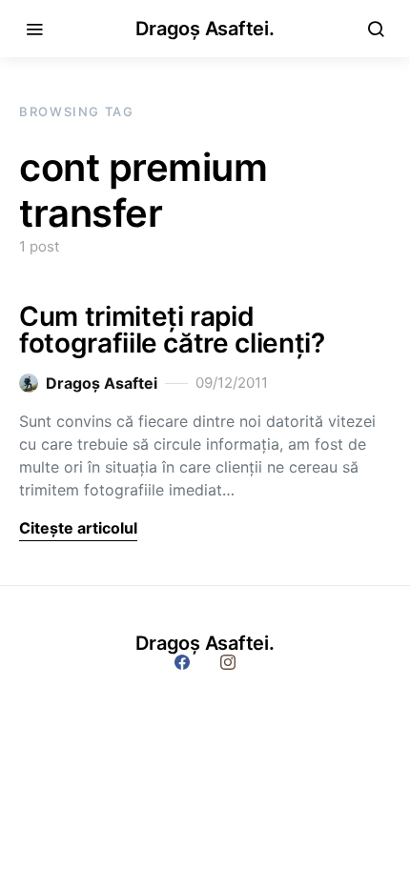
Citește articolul (78, 527)
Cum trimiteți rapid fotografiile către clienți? (172, 329)
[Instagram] (228, 662)
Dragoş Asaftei (101, 383)
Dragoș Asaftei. (204, 28)
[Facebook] (182, 662)
